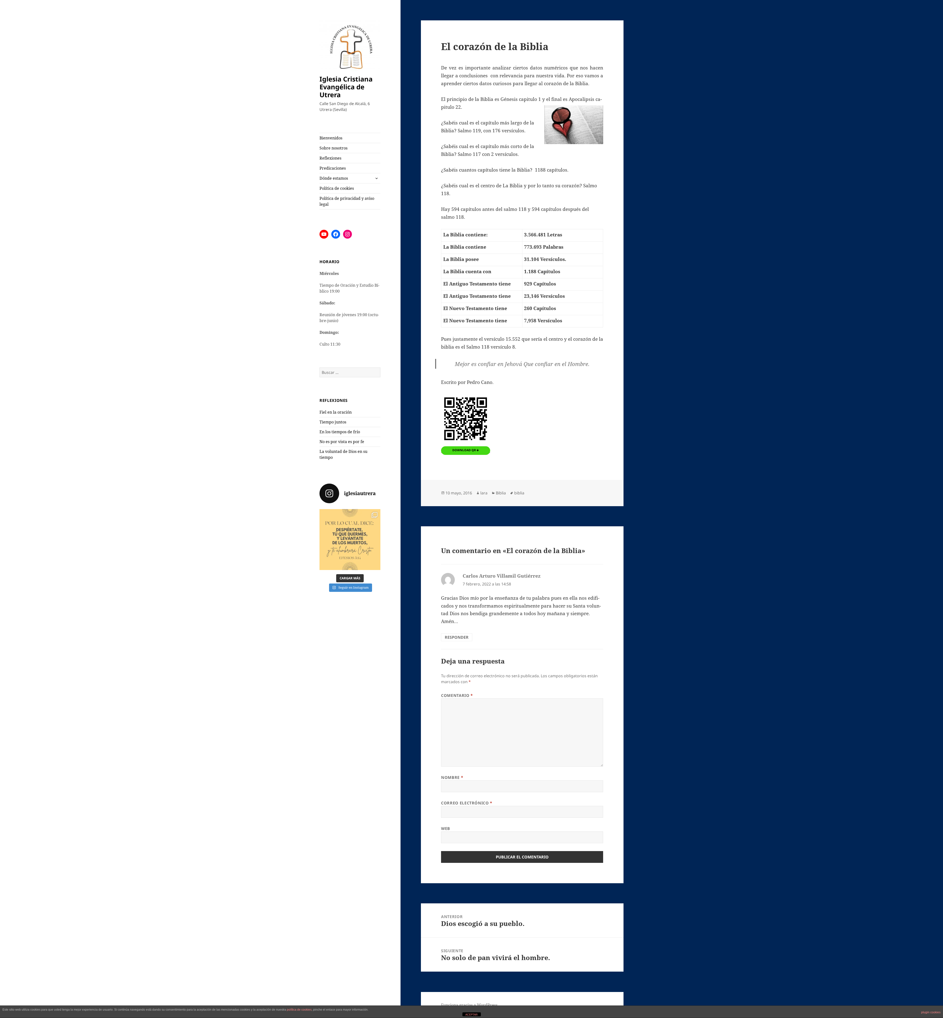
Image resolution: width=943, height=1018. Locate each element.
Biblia (501, 493)
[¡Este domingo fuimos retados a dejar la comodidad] (349, 539)
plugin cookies (931, 1012)
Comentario (457, 695)
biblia (519, 493)
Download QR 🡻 (465, 450)
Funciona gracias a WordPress (469, 1005)
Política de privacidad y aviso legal (346, 201)
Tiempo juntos (332, 422)
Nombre (452, 777)
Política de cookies (336, 188)
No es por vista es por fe (341, 441)
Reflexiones (330, 158)
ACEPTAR (471, 1014)
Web (445, 828)
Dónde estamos (333, 178)
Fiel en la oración (335, 412)
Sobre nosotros (333, 148)
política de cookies (299, 1009)
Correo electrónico (466, 803)
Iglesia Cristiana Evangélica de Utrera (346, 86)
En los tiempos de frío (339, 431)
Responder (457, 637)
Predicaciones (332, 168)
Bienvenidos (330, 138)
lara (483, 493)
